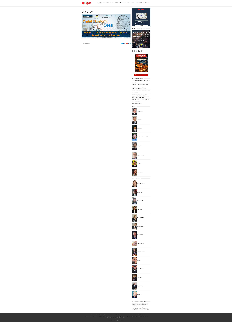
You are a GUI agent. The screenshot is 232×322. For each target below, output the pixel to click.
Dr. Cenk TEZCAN (140, 234)
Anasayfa (83, 8)
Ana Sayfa (99, 3)
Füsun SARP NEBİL (140, 217)
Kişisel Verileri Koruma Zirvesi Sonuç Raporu (140, 84)
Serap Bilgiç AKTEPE (140, 183)
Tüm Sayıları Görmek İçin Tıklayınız (141, 74)
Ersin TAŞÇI (139, 163)
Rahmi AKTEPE (140, 111)
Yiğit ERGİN (139, 260)
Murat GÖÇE (139, 209)
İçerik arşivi (112, 2)
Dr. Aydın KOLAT (140, 192)
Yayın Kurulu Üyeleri (140, 2)
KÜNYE (116, 318)
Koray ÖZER (139, 146)
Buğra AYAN (139, 277)
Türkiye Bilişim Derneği (114, 320)
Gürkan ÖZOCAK (140, 268)
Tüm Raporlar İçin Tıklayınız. (137, 103)
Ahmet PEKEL (139, 119)
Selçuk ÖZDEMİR (140, 200)
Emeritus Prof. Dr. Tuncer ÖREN (142, 137)
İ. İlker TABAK (139, 128)
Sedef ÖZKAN (139, 172)
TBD (128, 2)
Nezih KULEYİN (140, 286)
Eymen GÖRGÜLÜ (140, 243)
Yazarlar (132, 2)
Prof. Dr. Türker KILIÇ (140, 251)
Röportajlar (147, 2)
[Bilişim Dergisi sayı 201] (141, 62)
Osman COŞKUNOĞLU (141, 226)
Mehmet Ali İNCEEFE (140, 155)
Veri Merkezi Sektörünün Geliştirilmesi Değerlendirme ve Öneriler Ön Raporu (139, 87)
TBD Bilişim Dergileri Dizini (120, 2)
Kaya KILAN (139, 294)
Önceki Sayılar (105, 2)
